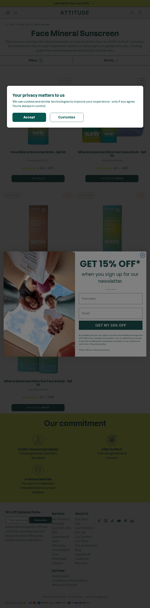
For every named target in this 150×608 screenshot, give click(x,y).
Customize (66, 117)
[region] (75, 107)
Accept (29, 117)
